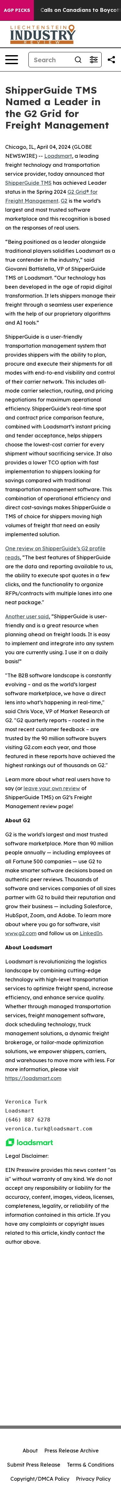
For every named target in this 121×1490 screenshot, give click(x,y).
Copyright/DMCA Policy (39, 1479)
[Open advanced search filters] (93, 59)
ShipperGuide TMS (28, 183)
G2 (64, 201)
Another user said (27, 616)
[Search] (78, 59)
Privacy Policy (93, 1479)
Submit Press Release (33, 1464)
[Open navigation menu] (11, 59)
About (30, 1450)
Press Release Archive (71, 1450)
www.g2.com (20, 933)
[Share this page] (111, 59)
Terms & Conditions (90, 1464)
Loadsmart (58, 156)
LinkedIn (91, 933)
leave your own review (52, 788)
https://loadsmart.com (33, 1078)
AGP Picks (17, 10)
